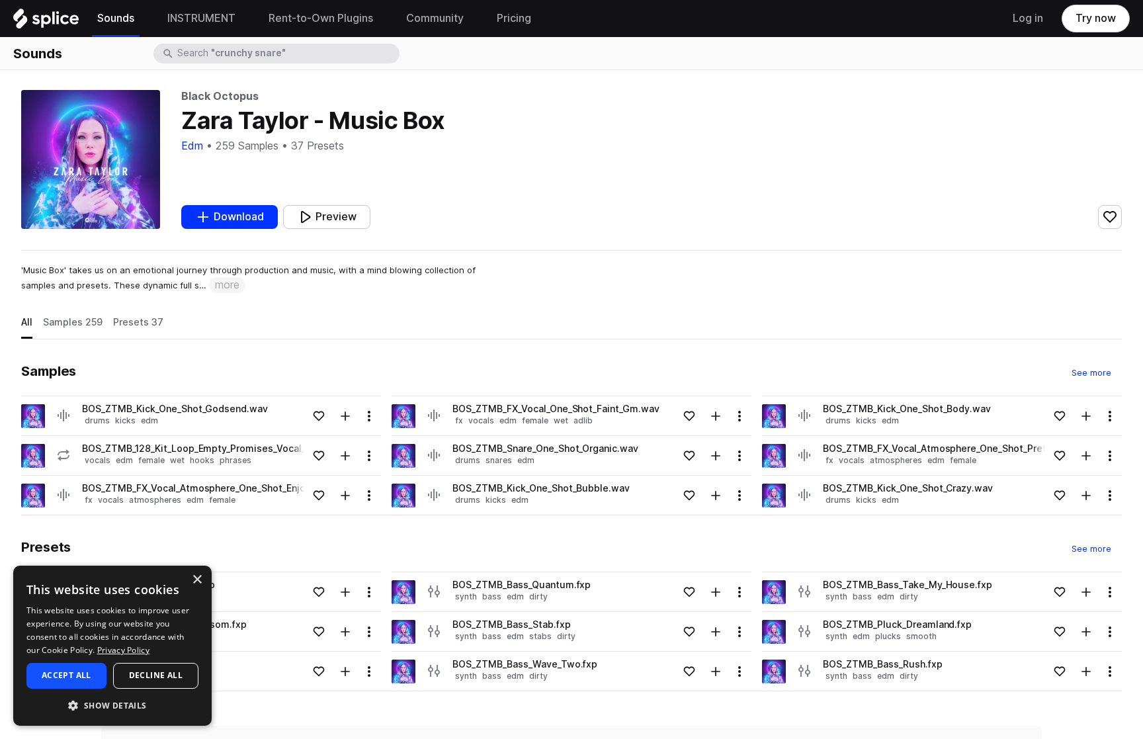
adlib (583, 420)
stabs (540, 636)
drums (97, 420)
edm (149, 420)
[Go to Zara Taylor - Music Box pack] (33, 416)
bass (491, 596)
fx (89, 500)
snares (499, 460)
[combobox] (287, 53)
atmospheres (155, 500)
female (151, 460)
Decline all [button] (156, 675)
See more (1097, 372)
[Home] (46, 22)
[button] (112, 705)
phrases (235, 460)
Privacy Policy (123, 650)
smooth (921, 636)
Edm (192, 146)
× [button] (197, 580)
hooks (202, 460)
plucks (888, 636)
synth (466, 596)
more (227, 285)
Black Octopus (219, 96)
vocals (97, 460)
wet (177, 460)
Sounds (37, 54)
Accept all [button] (66, 675)
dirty (538, 596)
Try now (1096, 18)
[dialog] (112, 646)
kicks (125, 420)
